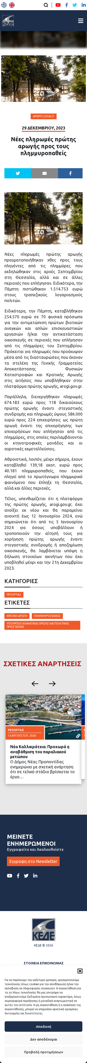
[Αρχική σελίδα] (8, 20)
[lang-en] (12, 5)
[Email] (44, 173)
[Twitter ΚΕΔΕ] (74, 5)
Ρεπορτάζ (14, 594)
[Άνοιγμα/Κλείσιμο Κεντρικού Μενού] (81, 21)
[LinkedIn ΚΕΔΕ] (84, 5)
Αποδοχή (43, 1026)
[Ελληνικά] (4, 5)
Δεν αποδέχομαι (43, 1039)
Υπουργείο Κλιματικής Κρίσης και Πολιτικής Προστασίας (38, 625)
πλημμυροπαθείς (47, 615)
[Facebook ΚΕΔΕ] (66, 5)
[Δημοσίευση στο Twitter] (17, 173)
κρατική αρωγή (17, 615)
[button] (80, 971)
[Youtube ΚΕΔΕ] (58, 5)
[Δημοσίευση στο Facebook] (70, 173)
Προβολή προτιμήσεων (43, 1052)
